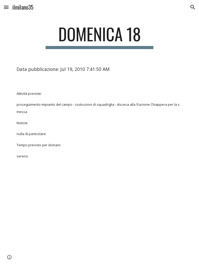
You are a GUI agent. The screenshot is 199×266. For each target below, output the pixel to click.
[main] (99, 36)
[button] (6, 7)
